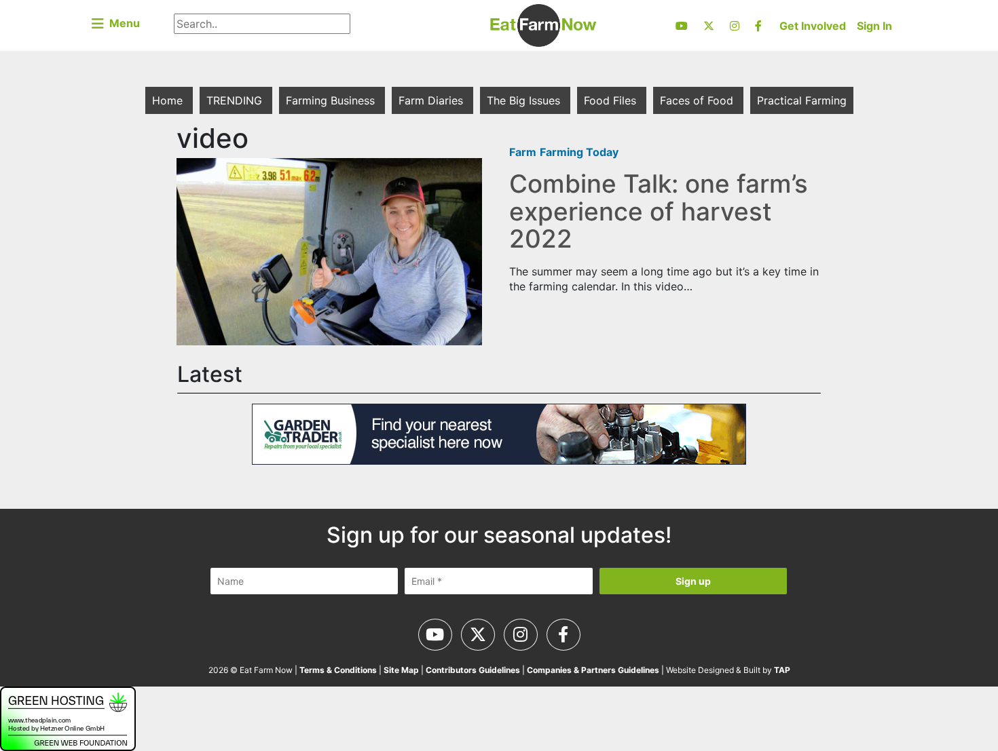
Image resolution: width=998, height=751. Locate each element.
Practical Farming (802, 100)
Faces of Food (698, 100)
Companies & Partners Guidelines (593, 670)
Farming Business (332, 100)
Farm (522, 152)
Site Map (401, 670)
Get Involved (812, 26)
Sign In (874, 26)
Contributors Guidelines (473, 670)
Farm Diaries (432, 100)
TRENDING (235, 100)
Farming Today (579, 152)
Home (169, 100)
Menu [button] (122, 23)
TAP (782, 670)
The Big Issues (525, 100)
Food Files (612, 100)
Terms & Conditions (338, 670)
